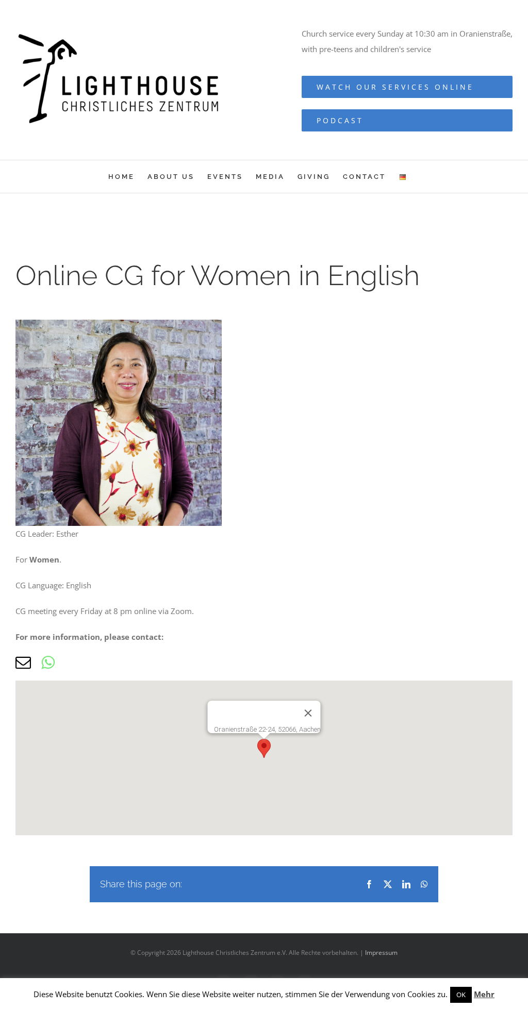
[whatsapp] (48, 662)
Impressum (381, 952)
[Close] (308, 713)
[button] (264, 748)
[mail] (23, 662)
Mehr (484, 994)
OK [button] (461, 994)
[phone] (72, 662)
